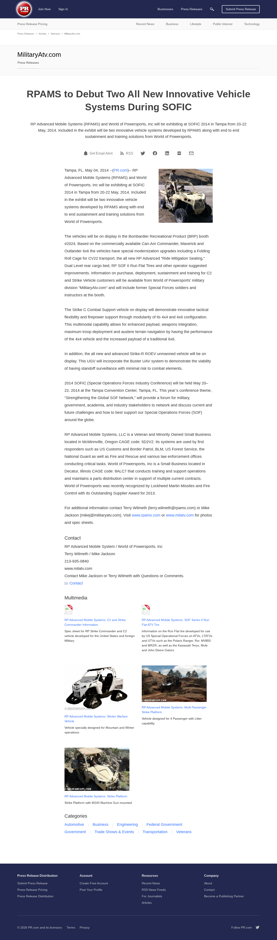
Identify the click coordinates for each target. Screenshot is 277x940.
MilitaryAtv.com (72, 33)
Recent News (151, 883)
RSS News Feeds (154, 889)
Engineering (127, 824)
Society (42, 33)
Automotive (74, 824)
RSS (129, 153)
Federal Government (164, 824)
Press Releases (25, 33)
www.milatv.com (180, 515)
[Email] (191, 153)
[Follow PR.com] (256, 927)
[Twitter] (142, 153)
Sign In (63, 9)
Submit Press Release (241, 9)
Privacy (85, 927)
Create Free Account (94, 883)
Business (100, 824)
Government (75, 832)
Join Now (44, 9)
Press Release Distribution (35, 896)
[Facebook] (155, 153)
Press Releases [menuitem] (191, 9)
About (208, 883)
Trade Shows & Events (114, 832)
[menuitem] (212, 9)
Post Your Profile (91, 889)
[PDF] (179, 153)
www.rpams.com (146, 515)
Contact (76, 583)
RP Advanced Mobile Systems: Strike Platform (95, 796)
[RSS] (122, 153)
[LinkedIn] (167, 153)
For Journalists (152, 896)
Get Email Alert (101, 153)
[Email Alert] (86, 153)
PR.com (120, 170)
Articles (147, 902)
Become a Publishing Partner (224, 896)
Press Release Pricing (32, 889)
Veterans (55, 33)
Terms (71, 927)
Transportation (155, 832)
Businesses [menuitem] (165, 9)
